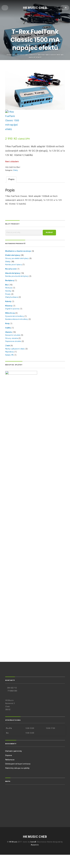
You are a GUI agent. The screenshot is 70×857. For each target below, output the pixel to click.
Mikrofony (10, 313)
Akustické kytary (12, 273)
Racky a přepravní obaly (15, 349)
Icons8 (33, 842)
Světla (8, 328)
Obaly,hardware (11, 297)
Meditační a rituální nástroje (18, 251)
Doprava (8, 755)
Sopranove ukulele (13, 341)
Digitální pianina (12, 309)
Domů (9, 55)
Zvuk (7, 345)
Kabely (8, 301)
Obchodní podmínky (13, 751)
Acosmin (35, 845)
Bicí (7, 285)
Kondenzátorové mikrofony (16, 319)
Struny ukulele (11, 338)
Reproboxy (9, 352)
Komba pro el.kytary (13, 264)
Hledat (49, 232)
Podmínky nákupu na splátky (17, 768)
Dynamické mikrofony (14, 316)
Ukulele (8, 332)
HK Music (13, 842)
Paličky (8, 291)
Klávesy (9, 306)
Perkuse (8, 288)
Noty (7, 323)
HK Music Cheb (35, 7)
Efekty (32, 55)
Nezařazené (11, 269)
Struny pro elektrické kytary (17, 258)
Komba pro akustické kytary (17, 276)
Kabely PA (9, 355)
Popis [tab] (11, 179)
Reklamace (10, 760)
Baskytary (9, 280)
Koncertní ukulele (12, 335)
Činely (8, 294)
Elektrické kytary (20, 55)
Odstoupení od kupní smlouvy (18, 764)
